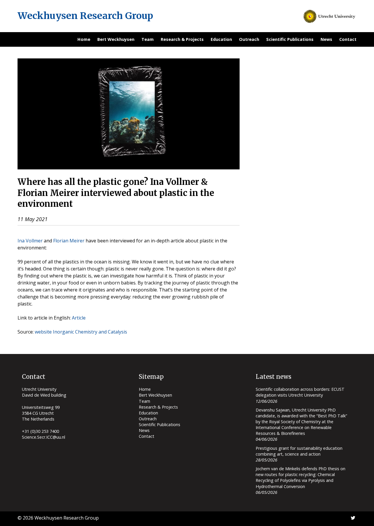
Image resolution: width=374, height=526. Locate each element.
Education (221, 39)
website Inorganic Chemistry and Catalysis (81, 332)
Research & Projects (182, 39)
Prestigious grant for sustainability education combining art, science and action (299, 451)
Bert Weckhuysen (115, 39)
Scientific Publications (290, 39)
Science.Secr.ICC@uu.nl (43, 437)
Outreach (249, 39)
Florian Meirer (68, 240)
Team (147, 39)
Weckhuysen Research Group (85, 16)
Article (79, 318)
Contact (347, 39)
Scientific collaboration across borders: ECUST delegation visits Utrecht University (300, 392)
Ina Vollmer (30, 240)
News (326, 39)
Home (83, 39)
